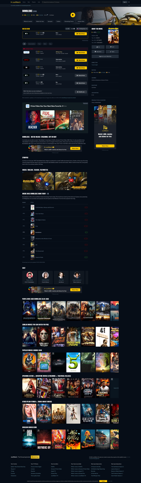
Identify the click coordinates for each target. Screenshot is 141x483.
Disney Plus (54, 473)
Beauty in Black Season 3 (117, 471)
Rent (45, 44)
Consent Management (94, 458)
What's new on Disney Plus (78, 473)
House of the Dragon (36, 466)
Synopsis (50, 21)
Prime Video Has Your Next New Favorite (46, 106)
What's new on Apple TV (77, 471)
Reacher (33, 471)
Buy (50, 44)
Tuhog (12, 471)
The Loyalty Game (35, 475)
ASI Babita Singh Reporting (98, 469)
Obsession (13, 475)
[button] (29, 362)
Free (39, 44)
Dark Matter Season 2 (116, 475)
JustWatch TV (54, 475)
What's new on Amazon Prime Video (80, 469)
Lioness (33, 469)
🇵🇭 (81, 28)
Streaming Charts (69, 21)
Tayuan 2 (13, 469)
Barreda (93, 471)
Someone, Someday (36, 473)
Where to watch (28, 21)
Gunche (13, 473)
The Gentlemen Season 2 (117, 466)
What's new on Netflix (76, 466)
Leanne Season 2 (115, 469)
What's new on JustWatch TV (78, 475)
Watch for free (40, 21)
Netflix (53, 466)
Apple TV (53, 471)
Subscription (31, 44)
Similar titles (81, 21)
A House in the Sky (96, 466)
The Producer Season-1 (117, 473)
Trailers (58, 21)
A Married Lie (94, 473)
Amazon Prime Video (56, 469)
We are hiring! (35, 457)
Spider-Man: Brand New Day (18, 466)
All (24, 44)
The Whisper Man (95, 475)
